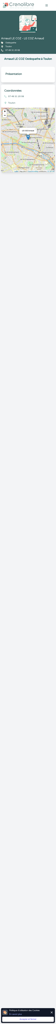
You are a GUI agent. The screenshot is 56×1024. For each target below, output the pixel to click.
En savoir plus (15, 1014)
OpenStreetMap (33, 171)
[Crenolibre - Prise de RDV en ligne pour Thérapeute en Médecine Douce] (18, 5)
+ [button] (5, 111)
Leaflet (16, 171)
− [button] (5, 115)
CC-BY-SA (50, 171)
